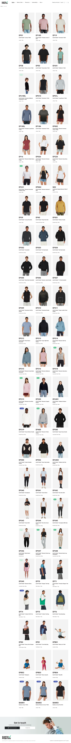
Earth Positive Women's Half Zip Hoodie (59, 341)
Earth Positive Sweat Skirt (24, 522)
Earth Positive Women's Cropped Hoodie (42, 402)
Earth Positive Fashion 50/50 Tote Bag (26, 614)
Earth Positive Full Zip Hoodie (42, 249)
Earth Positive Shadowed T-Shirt (42, 128)
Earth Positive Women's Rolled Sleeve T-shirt (26, 159)
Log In (62, 2)
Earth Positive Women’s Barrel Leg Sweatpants (60, 554)
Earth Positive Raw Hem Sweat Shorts (42, 523)
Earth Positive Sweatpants (24, 492)
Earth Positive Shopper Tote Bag (42, 583)
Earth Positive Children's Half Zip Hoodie (59, 463)
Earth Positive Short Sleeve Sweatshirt (24, 341)
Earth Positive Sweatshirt (24, 249)
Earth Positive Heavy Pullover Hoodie (26, 431)
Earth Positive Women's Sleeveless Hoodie (60, 372)
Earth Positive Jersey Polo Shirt (25, 219)
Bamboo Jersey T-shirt (23, 704)
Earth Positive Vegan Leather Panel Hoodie (60, 311)
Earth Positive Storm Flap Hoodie (42, 462)
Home (2, 6)
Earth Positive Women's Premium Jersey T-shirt (59, 129)
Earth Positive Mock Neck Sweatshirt (26, 280)
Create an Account (55, 2)
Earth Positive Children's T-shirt (59, 68)
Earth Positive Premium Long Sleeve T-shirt (26, 129)
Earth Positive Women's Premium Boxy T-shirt (42, 159)
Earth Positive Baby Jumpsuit (42, 674)
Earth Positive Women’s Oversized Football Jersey (26, 190)
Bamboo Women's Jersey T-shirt (42, 704)
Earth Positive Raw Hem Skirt (59, 492)
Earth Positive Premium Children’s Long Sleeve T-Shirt (26, 99)
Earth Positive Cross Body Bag (42, 644)
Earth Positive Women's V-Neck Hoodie (42, 432)
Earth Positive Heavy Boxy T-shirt (43, 68)
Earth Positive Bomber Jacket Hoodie (43, 280)
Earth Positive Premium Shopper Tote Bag (60, 584)
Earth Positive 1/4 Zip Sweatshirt (59, 280)
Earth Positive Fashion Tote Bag (42, 614)
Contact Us (28, 727)
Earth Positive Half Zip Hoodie (59, 249)
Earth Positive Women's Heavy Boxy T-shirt (60, 159)
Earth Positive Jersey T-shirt (25, 37)
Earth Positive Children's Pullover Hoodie (59, 402)
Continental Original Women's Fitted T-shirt (60, 190)
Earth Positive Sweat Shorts (41, 492)
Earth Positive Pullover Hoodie (59, 219)
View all (5, 6)
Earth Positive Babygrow (24, 674)
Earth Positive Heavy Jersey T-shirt (26, 68)
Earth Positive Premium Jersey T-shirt (43, 38)
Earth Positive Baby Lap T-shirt (59, 644)
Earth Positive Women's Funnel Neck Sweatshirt (26, 372)
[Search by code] (66, 2)
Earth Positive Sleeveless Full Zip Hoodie (26, 311)
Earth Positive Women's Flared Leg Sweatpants (43, 554)
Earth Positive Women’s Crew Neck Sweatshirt (26, 402)
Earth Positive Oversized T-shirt (59, 37)
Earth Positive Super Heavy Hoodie (60, 431)
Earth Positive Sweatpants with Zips (60, 522)
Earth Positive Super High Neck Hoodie (42, 341)
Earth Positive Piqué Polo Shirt (42, 219)
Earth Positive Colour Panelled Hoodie (25, 463)
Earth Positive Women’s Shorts (25, 583)
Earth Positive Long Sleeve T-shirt (60, 98)
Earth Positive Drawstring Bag (59, 614)
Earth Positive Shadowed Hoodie (42, 310)
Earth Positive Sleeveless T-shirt (42, 98)
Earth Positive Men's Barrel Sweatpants (24, 554)
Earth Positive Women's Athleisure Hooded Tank (43, 372)
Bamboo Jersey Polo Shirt (58, 704)
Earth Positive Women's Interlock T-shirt (43, 190)
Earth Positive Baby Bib (57, 674)
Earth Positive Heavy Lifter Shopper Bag (26, 645)
